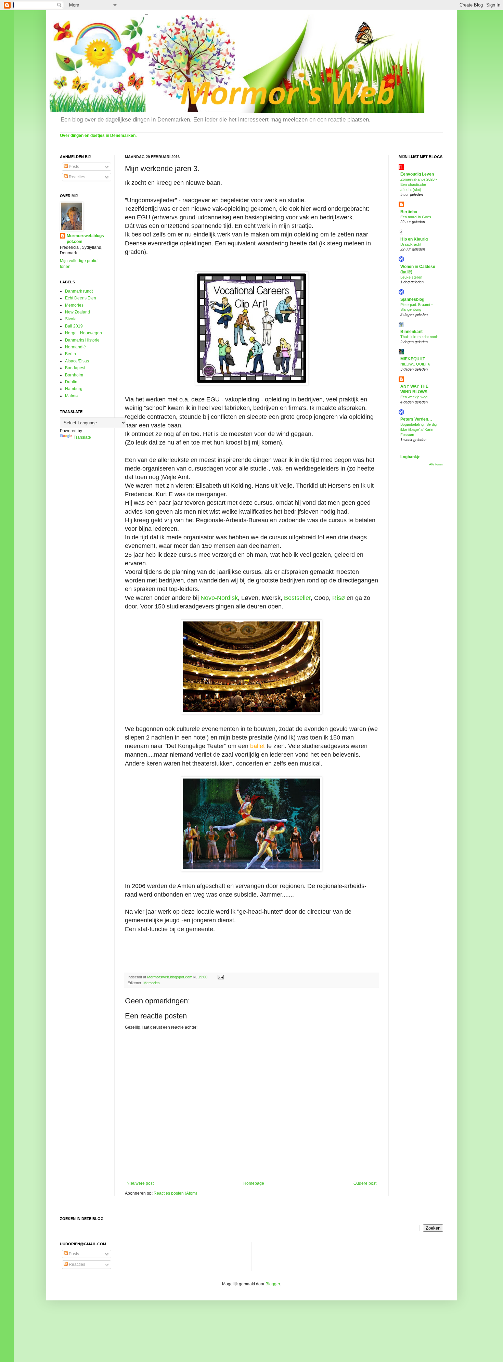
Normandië (75, 347)
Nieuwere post (140, 1183)
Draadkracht (410, 244)
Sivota (71, 319)
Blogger (273, 1284)
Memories (151, 983)
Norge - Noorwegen (83, 333)
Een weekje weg (413, 397)
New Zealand (77, 312)
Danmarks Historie (82, 340)
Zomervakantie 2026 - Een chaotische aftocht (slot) (418, 184)
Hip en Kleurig (414, 239)
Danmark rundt (79, 291)
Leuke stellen (411, 277)
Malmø (71, 396)
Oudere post (364, 1183)
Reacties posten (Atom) (175, 1193)
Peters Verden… (416, 419)
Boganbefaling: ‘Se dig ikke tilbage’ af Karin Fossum (418, 429)
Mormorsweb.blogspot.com (85, 238)
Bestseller (297, 597)
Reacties (76, 177)
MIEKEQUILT (412, 359)
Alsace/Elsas (77, 361)
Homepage (253, 1183)
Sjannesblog (412, 299)
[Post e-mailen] (220, 977)
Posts (73, 166)
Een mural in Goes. (416, 217)
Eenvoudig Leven (417, 174)
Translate (82, 437)
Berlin (70, 353)
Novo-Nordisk (219, 597)
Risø (338, 597)
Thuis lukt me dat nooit (419, 337)
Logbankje (410, 456)
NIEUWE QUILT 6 (415, 364)
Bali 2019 (74, 326)
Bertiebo (408, 211)
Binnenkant (411, 331)
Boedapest (75, 367)
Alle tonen (436, 464)
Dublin (71, 382)
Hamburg (73, 388)
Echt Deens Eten (80, 298)
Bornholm (74, 375)
